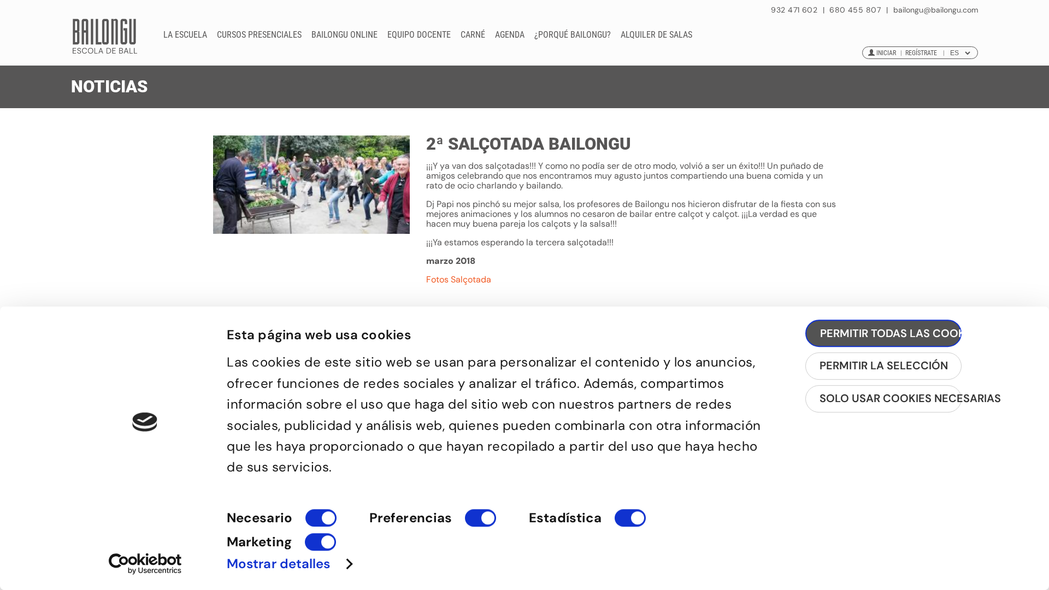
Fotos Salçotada (458, 279)
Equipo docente (419, 35)
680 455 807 (855, 10)
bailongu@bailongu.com (935, 10)
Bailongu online (344, 35)
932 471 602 (795, 10)
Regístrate (921, 53)
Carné (473, 35)
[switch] (480, 522)
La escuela (185, 35)
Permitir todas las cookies (891, 333)
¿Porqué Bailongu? (572, 35)
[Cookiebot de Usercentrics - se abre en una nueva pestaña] (145, 564)
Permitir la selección (884, 365)
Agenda (509, 35)
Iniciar (886, 53)
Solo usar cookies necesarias (891, 398)
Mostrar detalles (279, 563)
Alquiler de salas (656, 35)
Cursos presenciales (259, 35)
